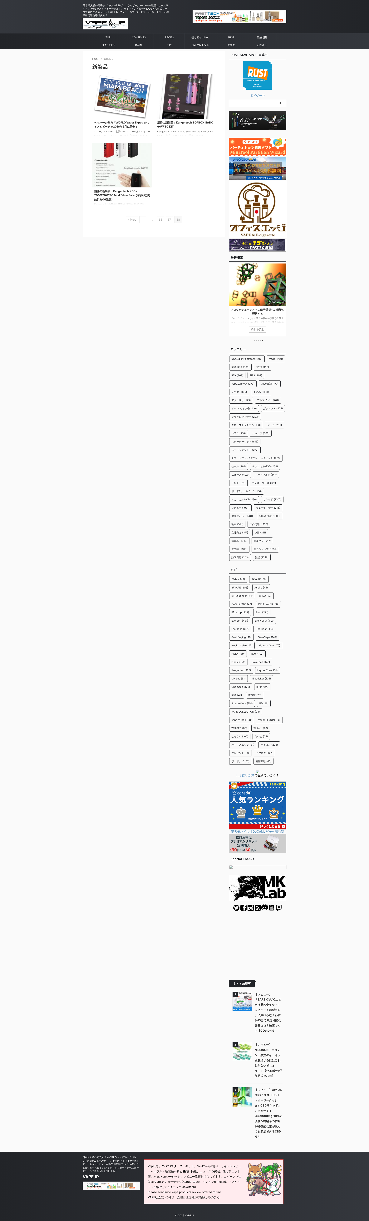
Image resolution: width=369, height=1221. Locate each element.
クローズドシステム (246, 424)
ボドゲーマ (257, 95)
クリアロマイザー (245, 416)
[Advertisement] (257, 942)
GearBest (265, 628)
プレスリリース (264, 482)
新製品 (239, 540)
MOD (276, 358)
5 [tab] (262, 340)
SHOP (231, 37)
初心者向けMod (200, 37)
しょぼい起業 (245, 775)
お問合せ (262, 45)
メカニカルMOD (244, 499)
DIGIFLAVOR (268, 604)
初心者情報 (269, 515)
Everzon (239, 620)
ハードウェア (266, 474)
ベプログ (264, 752)
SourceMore (242, 703)
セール (238, 466)
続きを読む (257, 329)
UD (263, 703)
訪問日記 (240, 557)
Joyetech (261, 661)
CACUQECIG (241, 604)
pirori (262, 686)
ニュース (240, 474)
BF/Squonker (242, 595)
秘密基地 (263, 761)
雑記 (261, 557)
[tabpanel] (257, 299)
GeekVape (267, 637)
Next (282, 298)
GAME (139, 45)
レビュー (240, 507)
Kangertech (241, 670)
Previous (232, 298)
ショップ (260, 433)
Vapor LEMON (269, 719)
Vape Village (241, 719)
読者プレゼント (200, 45)
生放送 (231, 45)
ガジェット (273, 408)
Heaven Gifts (269, 645)
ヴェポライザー (268, 507)
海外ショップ (265, 549)
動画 (237, 524)
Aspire (261, 587)
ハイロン (269, 744)
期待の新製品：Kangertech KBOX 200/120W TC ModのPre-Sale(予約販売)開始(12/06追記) (122, 195)
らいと (261, 736)
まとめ (261, 391)
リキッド (272, 499)
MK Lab (238, 678)
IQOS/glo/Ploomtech (247, 358)
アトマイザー (268, 400)
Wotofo (260, 728)
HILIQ (238, 653)
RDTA (262, 367)
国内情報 (259, 524)
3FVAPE (239, 587)
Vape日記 (269, 383)
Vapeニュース (242, 383)
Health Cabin (242, 645)
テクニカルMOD (265, 466)
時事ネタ (262, 540)
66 (160, 219)
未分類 (239, 549)
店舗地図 (262, 37)
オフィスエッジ (242, 744)
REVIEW (169, 37)
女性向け (239, 532)
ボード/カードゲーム (246, 491)
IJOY (257, 653)
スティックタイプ (244, 449)
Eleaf (261, 612)
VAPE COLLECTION (245, 711)
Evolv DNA (264, 620)
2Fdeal (238, 579)
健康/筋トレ (242, 515)
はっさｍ (239, 736)
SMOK (254, 695)
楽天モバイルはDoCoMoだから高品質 (257, 831)
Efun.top (240, 612)
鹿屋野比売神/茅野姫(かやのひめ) (198, 1197)
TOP (108, 37)
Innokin (238, 661)
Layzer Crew (267, 670)
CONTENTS (139, 37)
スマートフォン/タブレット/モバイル (256, 458)
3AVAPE (259, 579)
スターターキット (244, 441)
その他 (239, 391)
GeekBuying (241, 637)
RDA (236, 695)
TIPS (169, 45)
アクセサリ (241, 400)
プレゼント (240, 752)
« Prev (132, 219)
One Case (240, 686)
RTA (237, 375)
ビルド (238, 482)
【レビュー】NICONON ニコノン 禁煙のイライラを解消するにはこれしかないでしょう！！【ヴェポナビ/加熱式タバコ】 (268, 1060)
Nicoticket (261, 678)
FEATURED (108, 45)
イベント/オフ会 (244, 408)
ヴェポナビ (240, 761)
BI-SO (265, 595)
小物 (260, 532)
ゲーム (274, 424)
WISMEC (239, 728)
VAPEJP (91, 1176)
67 (169, 219)
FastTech (240, 628)
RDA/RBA (240, 367)
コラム (238, 433)
